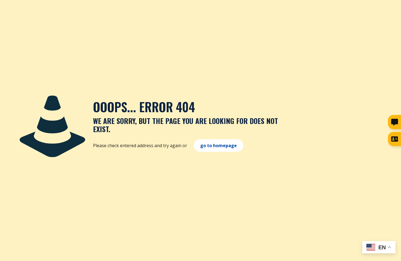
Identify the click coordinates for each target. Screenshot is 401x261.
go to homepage (218, 146)
